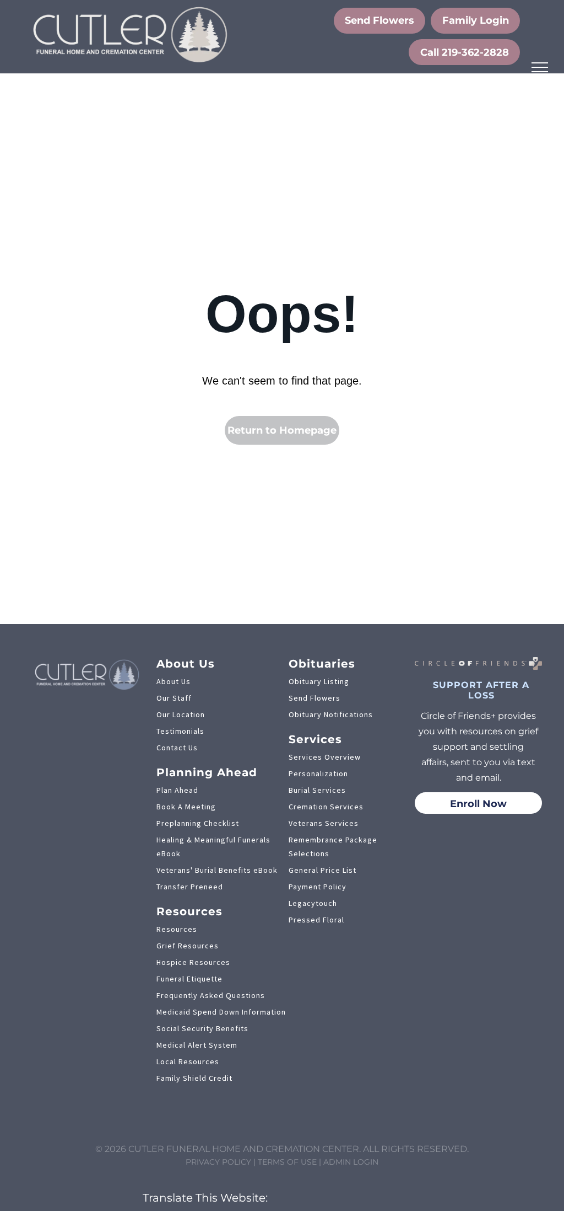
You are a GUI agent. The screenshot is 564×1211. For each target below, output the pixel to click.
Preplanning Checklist (197, 823)
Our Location (180, 714)
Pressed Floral (316, 920)
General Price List (322, 870)
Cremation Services (326, 807)
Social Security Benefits (202, 1028)
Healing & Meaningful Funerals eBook (213, 846)
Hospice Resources (193, 962)
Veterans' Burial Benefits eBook (217, 870)
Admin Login (350, 1162)
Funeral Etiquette (189, 979)
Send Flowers (314, 698)
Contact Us (177, 748)
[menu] (539, 67)
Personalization (318, 773)
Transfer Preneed (189, 887)
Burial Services (317, 790)
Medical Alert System (196, 1045)
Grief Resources (187, 946)
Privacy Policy (218, 1162)
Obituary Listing (319, 681)
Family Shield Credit (194, 1078)
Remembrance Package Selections (333, 846)
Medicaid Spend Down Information (221, 1012)
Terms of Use (287, 1162)
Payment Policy (317, 887)
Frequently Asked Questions (210, 995)
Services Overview (325, 757)
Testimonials (180, 731)
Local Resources (187, 1061)
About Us (173, 681)
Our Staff (174, 698)
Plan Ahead (177, 790)
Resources (176, 929)
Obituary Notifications (331, 714)
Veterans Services (324, 823)
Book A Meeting (186, 807)
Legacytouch (313, 903)
